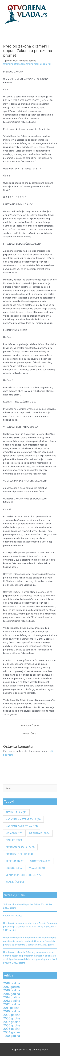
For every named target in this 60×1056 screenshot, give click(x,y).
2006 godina (11, 1025)
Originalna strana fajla (14, 64)
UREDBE (14, 867)
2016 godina (11, 990)
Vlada (37, 867)
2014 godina (11, 997)
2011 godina (11, 1007)
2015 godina (11, 994)
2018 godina (11, 983)
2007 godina (11, 1022)
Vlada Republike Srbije (24, 875)
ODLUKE (14, 840)
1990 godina (11, 1035)
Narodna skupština (22, 826)
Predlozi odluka (19, 854)
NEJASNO (14, 833)
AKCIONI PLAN (16, 812)
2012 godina (11, 1004)
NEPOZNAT (39, 833)
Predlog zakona (28, 60)
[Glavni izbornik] (30, 31)
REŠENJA (15, 861)
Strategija (40, 861)
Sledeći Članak (30, 733)
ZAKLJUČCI (15, 881)
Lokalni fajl (45, 64)
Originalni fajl (32, 64)
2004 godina (11, 1032)
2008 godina (11, 1018)
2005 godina (11, 1028)
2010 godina (11, 1011)
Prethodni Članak (30, 725)
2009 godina (11, 1014)
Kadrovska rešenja (12, 915)
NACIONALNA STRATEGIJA (23, 819)
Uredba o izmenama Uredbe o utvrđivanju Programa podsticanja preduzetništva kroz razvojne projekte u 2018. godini (30, 926)
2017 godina (11, 986)
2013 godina (11, 1000)
